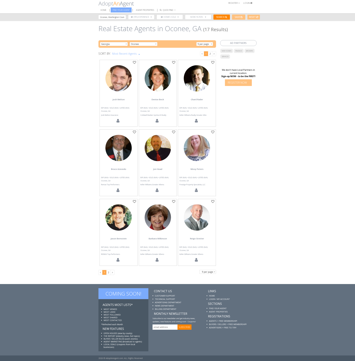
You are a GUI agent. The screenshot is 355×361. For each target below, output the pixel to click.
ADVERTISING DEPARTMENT (168, 302)
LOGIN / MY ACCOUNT (219, 299)
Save (238, 17)
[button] (235, 3)
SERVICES (225, 56)
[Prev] (202, 53)
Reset (252, 17)
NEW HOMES (226, 51)
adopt (118, 80)
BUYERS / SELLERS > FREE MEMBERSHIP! (228, 324)
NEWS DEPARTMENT (164, 305)
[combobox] (114, 44)
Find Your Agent (121, 10)
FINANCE (238, 51)
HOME (212, 295)
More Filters (197, 17)
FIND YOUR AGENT (218, 308)
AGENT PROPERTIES (218, 311)
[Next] (214, 53)
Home (103, 10)
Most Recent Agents (124, 54)
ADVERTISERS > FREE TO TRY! (222, 327)
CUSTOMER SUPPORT (165, 295)
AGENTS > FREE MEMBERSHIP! (223, 321)
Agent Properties (145, 10)
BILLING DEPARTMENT (165, 309)
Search (220, 17)
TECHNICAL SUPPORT (165, 299)
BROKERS (249, 51)
